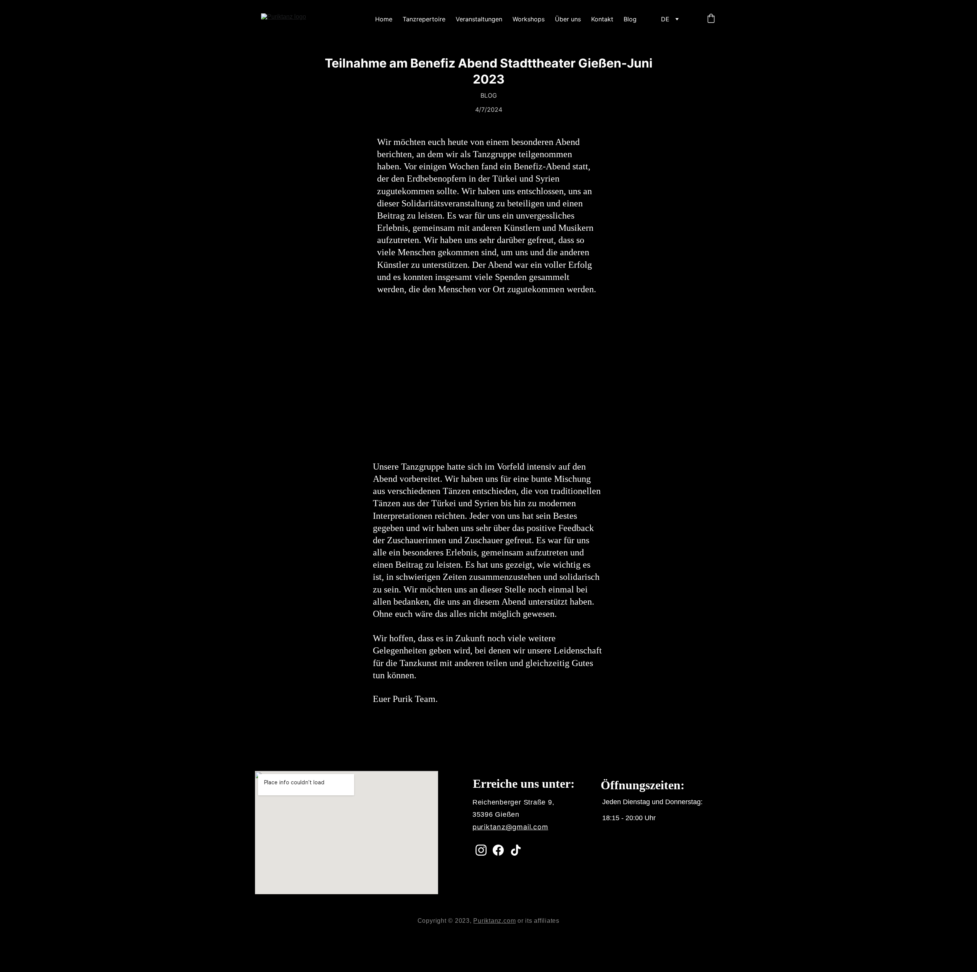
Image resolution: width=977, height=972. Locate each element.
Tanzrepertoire (424, 19)
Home (383, 19)
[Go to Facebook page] (498, 850)
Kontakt (602, 19)
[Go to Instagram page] (481, 850)
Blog (630, 19)
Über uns (568, 19)
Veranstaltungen (479, 19)
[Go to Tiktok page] (515, 850)
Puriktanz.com (494, 920)
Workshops (529, 19)
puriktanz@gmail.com (510, 827)
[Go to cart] (711, 19)
